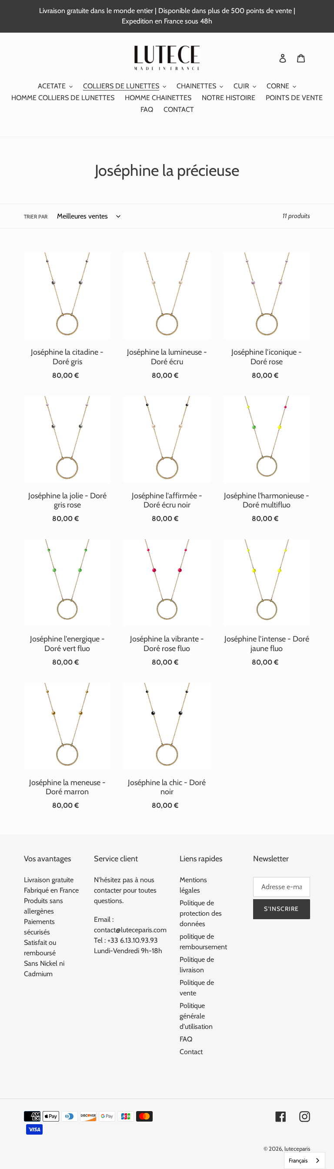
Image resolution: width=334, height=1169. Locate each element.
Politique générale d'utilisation (196, 1016)
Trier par (35, 216)
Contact (191, 1052)
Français (298, 1160)
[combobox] (304, 1160)
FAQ (186, 1039)
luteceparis (297, 1148)
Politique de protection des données (201, 913)
